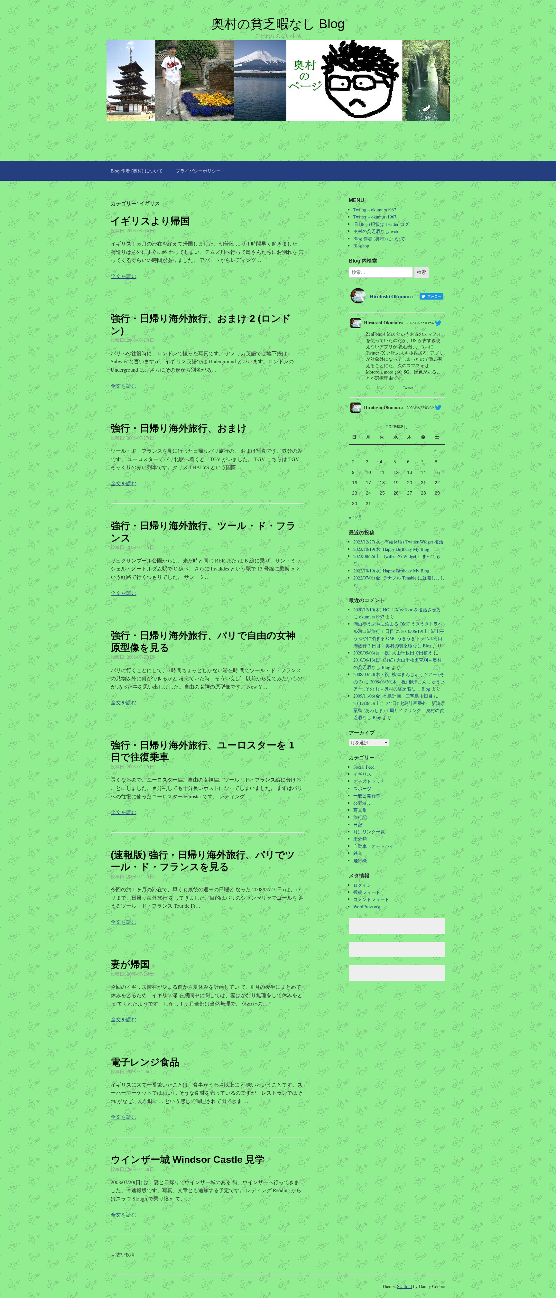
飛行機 (360, 861)
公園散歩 (362, 803)
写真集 (360, 810)
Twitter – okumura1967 (374, 217)
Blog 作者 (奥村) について (137, 170)
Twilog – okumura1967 (374, 210)
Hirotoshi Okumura (383, 322)
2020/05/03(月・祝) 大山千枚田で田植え (392, 653)
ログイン (362, 885)
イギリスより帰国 (150, 221)
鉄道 (357, 853)
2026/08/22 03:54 (420, 322)
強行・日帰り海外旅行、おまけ (179, 428)
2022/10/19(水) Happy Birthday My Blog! (392, 571)
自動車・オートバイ (373, 846)
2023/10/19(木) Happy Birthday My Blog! (392, 549)
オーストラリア (369, 781)
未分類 (360, 839)
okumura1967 (371, 617)
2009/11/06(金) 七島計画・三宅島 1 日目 (393, 696)
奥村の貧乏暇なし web (375, 231)
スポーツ (362, 788)
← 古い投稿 (122, 1254)
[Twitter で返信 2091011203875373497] (369, 388)
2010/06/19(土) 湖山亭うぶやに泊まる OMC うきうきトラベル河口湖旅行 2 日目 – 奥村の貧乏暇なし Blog (398, 638)
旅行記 (360, 817)
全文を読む (123, 276)
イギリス (362, 774)
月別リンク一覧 (369, 832)
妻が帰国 (130, 964)
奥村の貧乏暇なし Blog (278, 24)
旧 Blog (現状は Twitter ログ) (382, 224)
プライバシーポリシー (198, 170)
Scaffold (404, 1286)
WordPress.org (366, 907)
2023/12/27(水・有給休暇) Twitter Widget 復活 (398, 542)
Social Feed (364, 767)
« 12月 (355, 517)
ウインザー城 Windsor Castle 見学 (187, 1159)
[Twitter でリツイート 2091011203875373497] (381, 388)
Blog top (361, 246)
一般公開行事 (366, 796)
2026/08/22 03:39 (420, 407)
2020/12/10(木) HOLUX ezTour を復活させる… (399, 610)
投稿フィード (366, 892)
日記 (357, 824)
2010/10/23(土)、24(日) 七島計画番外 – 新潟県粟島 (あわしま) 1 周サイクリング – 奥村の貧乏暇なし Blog (399, 710)
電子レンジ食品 (145, 1062)
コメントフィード (371, 899)
